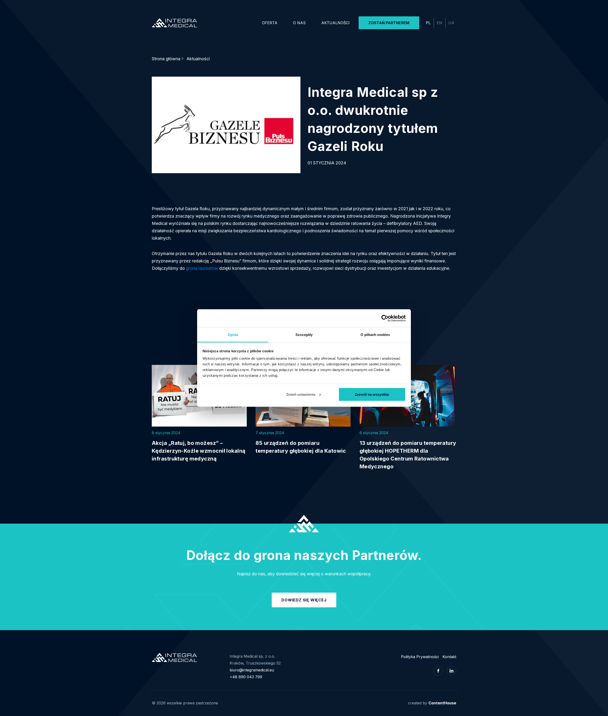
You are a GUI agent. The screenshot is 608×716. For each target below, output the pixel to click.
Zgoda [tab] (233, 335)
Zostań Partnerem (388, 22)
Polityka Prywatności (420, 656)
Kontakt (449, 656)
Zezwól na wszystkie (372, 394)
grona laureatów (202, 268)
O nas (299, 22)
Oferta (269, 22)
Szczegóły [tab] (304, 335)
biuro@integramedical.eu (252, 670)
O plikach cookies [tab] (375, 335)
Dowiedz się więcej (303, 600)
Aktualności (335, 22)
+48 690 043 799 (246, 676)
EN (439, 22)
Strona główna (166, 58)
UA (451, 22)
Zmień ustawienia (300, 394)
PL (428, 22)
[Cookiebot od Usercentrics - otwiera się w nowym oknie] (385, 318)
